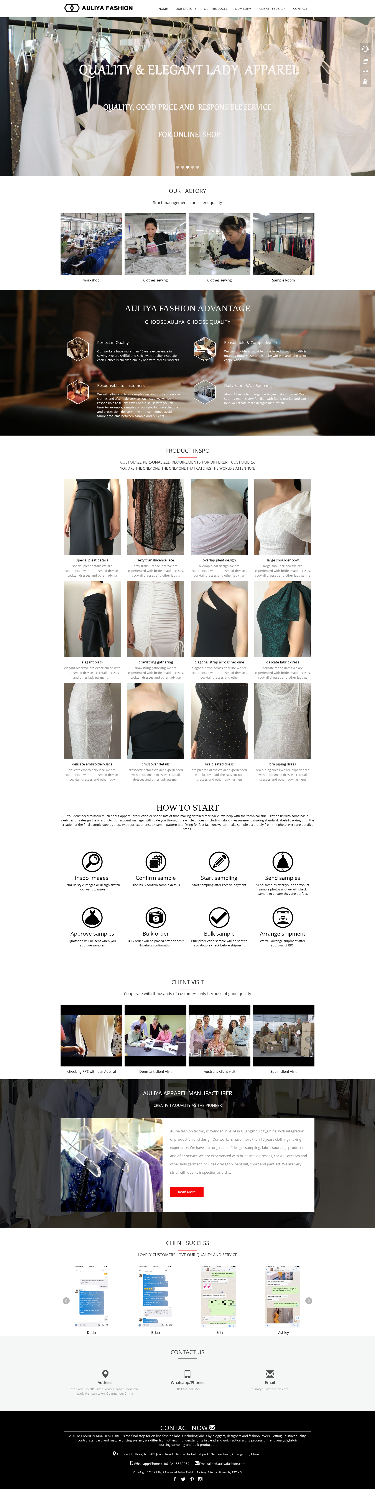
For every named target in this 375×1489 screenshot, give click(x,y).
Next (308, 248)
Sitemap (213, 1472)
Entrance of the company (283, 280)
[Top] (365, 83)
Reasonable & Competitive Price (253, 342)
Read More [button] (187, 1192)
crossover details (156, 764)
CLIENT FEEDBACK (272, 9)
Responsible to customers (121, 385)
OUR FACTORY (186, 9)
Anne (283, 1332)
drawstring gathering (155, 662)
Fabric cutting (155, 280)
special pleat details (92, 560)
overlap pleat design (219, 560)
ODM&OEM (243, 9)
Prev (66, 248)
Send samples (282, 877)
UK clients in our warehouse (92, 1071)
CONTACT (300, 9)
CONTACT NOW (184, 1427)
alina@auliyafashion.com (270, 1389)
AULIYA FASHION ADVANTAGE (187, 308)
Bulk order (156, 933)
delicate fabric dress (282, 662)
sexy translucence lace (155, 560)
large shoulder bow (283, 560)
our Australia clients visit (283, 1071)
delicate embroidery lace (92, 764)
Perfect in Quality (113, 342)
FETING (237, 1472)
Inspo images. (92, 877)
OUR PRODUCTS (215, 9)
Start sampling (219, 877)
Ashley (155, 1332)
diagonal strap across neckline (219, 662)
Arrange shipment (282, 933)
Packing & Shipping (91, 280)
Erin (91, 1332)
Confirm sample (156, 877)
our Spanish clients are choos (219, 1071)
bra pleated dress (219, 764)
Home (163, 9)
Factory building (219, 280)
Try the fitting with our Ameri (155, 1071)
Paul (219, 1332)
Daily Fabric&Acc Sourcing (248, 385)
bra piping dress (282, 764)
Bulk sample (219, 933)
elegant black (92, 662)
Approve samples (92, 933)
